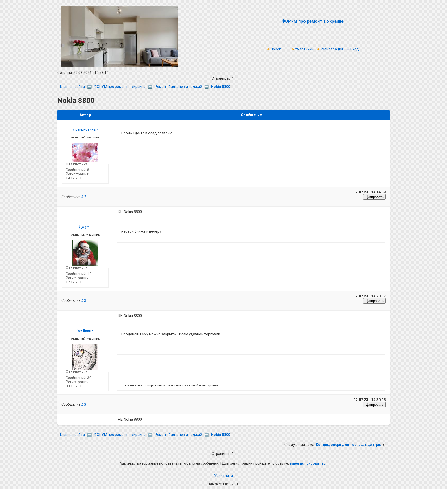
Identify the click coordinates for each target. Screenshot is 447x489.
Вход (354, 49)
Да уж (84, 226)
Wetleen (84, 330)
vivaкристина (84, 129)
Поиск (276, 49)
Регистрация (332, 49)
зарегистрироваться (308, 463)
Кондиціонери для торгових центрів (348, 444)
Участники (304, 49)
